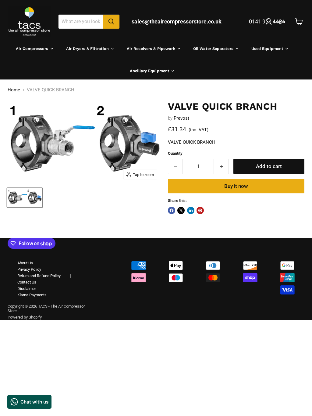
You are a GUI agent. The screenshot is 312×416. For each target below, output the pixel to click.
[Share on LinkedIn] (190, 210)
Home (14, 90)
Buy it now (236, 186)
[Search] (111, 22)
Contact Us (26, 282)
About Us (25, 263)
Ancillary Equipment (150, 71)
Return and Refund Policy (39, 275)
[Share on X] (181, 210)
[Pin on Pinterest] (200, 210)
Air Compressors (33, 48)
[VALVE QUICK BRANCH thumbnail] (24, 197)
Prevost (181, 118)
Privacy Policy (29, 269)
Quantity (175, 153)
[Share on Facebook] (171, 210)
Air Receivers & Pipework (152, 48)
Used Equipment (268, 48)
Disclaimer (26, 288)
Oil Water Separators (214, 48)
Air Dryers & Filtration (88, 48)
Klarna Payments (32, 295)
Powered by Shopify (25, 317)
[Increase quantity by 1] (221, 166)
